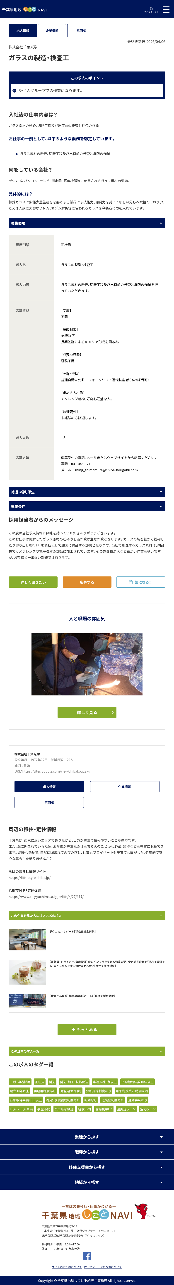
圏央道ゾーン (126, 1109)
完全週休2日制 (70, 1091)
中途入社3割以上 (105, 1082)
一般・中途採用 (20, 1082)
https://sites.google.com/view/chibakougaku (56, 771)
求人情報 (23, 30)
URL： (18, 771)
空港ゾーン (148, 1109)
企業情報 (52, 30)
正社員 (39, 1082)
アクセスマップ (94, 1235)
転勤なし (90, 1100)
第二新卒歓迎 (64, 1109)
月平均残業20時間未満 (132, 1091)
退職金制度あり (113, 1100)
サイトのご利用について (67, 1267)
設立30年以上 (19, 1091)
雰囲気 (81, 30)
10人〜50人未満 (21, 1109)
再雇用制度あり (45, 1091)
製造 (27, 765)
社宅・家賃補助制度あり (63, 1100)
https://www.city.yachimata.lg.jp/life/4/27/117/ (46, 896)
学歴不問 (43, 1109)
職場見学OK (103, 1109)
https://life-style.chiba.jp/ (30, 877)
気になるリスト (151, 12)
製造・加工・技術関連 (74, 1082)
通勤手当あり (137, 1100)
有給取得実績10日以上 (26, 1100)
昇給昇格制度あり (98, 1091)
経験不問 (84, 1109)
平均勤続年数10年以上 (137, 1082)
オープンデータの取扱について (103, 1267)
